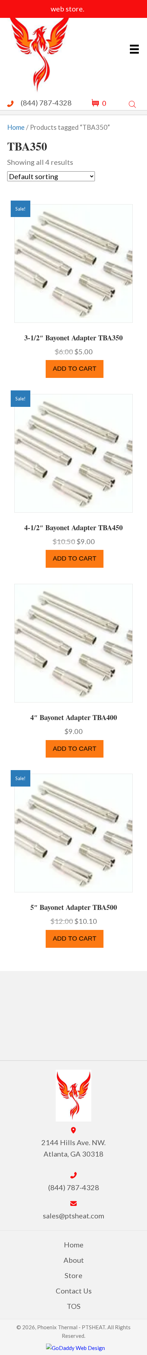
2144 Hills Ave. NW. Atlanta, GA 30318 (73, 1148)
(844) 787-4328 (46, 102)
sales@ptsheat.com (73, 1215)
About (74, 1260)
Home (16, 127)
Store (73, 1275)
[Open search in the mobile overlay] (132, 103)
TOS (74, 1306)
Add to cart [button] (74, 368)
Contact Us (74, 1290)
